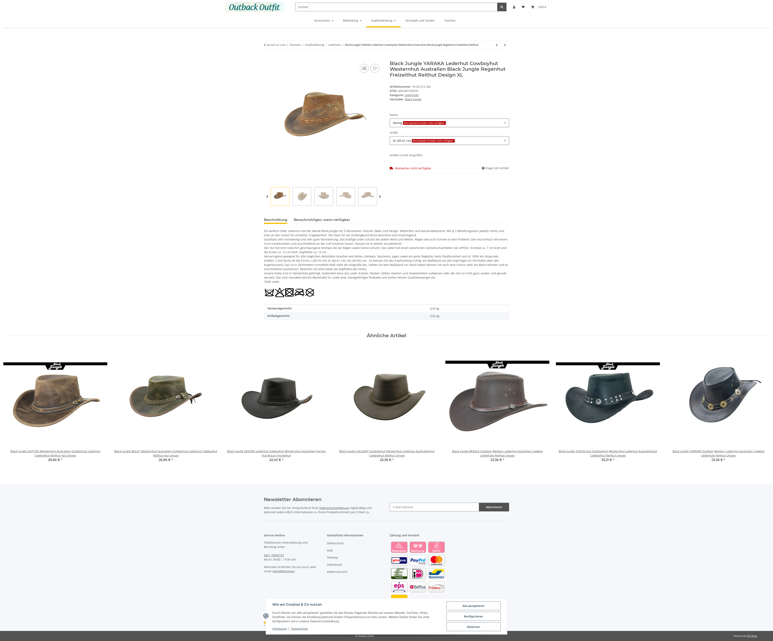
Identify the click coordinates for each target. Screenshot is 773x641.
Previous (267, 196)
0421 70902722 (274, 555)
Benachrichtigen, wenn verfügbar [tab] (322, 220)
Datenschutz (299, 628)
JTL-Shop (752, 636)
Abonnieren (494, 507)
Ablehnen (473, 627)
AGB (330, 550)
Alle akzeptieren (473, 606)
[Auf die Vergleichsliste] (364, 68)
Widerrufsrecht (337, 572)
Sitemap (332, 557)
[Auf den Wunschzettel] (374, 68)
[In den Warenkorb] (267, 58)
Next (380, 196)
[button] (514, 7)
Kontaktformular (284, 571)
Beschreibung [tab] (275, 220)
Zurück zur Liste (276, 45)
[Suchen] (501, 7)
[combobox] (449, 123)
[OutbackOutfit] (254, 7)
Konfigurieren (473, 616)
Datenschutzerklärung (334, 508)
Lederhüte (412, 95)
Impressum (279, 628)
